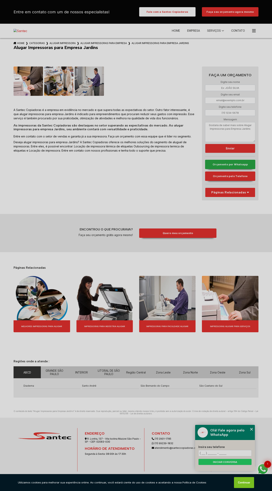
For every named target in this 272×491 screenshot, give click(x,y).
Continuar (244, 482)
